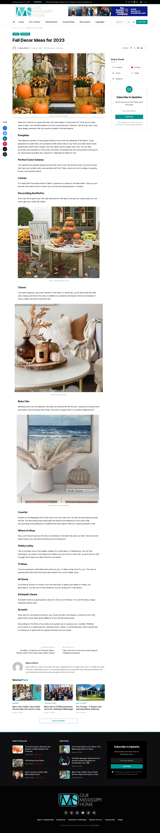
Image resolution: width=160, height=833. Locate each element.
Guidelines (110, 820)
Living (21, 22)
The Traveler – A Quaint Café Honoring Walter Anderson (88, 708)
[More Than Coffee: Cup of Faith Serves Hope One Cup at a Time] (27, 692)
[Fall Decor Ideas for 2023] (59, 83)
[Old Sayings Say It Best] (18, 763)
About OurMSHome (45, 820)
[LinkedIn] (5, 138)
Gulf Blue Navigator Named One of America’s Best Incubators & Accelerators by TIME (70, 2)
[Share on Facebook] (131, 48)
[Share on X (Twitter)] (134, 48)
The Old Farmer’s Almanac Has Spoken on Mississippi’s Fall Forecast (37, 749)
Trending (25, 34)
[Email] (5, 149)
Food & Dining (68, 22)
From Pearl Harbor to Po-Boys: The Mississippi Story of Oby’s (86, 748)
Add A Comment (58, 721)
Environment (85, 22)
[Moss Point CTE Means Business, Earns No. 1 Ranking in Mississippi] (58, 692)
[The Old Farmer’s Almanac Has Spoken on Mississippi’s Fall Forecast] (18, 749)
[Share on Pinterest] (138, 48)
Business (16, 703)
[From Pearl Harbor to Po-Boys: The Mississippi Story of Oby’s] (64, 749)
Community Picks (50, 703)
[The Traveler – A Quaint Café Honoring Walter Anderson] (90, 692)
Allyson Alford (23, 48)
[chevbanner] (107, 15)
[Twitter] (5, 133)
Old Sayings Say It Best (34, 760)
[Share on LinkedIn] (141, 48)
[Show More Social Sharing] (145, 48)
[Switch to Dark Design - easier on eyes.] (134, 22)
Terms (120, 820)
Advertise (60, 820)
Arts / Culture (34, 22)
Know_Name (95, 825)
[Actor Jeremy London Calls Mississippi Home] (18, 775)
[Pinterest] (5, 144)
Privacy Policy (130, 124)
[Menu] (14, 21)
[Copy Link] (5, 154)
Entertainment (51, 22)
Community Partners (77, 820)
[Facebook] (5, 128)
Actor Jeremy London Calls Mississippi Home (36, 773)
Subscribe (142, 22)
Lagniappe (100, 22)
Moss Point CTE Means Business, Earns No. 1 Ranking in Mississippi (58, 708)
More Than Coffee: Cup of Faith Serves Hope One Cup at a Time (26, 708)
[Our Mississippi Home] (34, 11)
